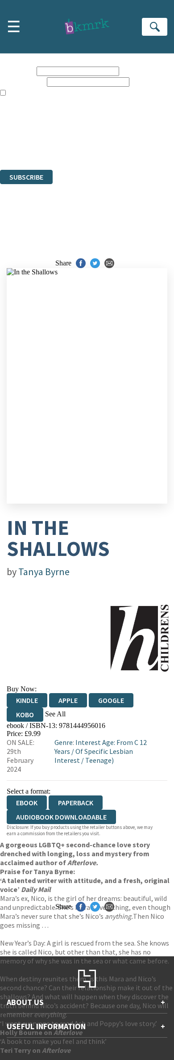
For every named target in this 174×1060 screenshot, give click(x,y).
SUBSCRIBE (26, 176)
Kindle (27, 700)
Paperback (75, 802)
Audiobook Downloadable (61, 816)
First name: (17, 71)
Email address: (22, 81)
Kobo (25, 714)
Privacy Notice (21, 149)
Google (111, 700)
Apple (68, 700)
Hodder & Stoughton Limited (102, 133)
